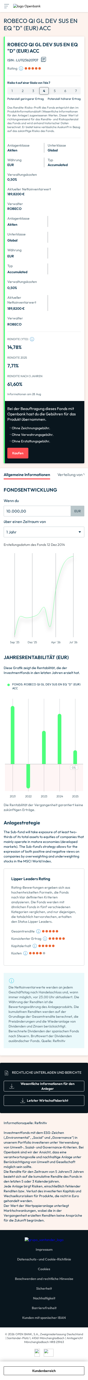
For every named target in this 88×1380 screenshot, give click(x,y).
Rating (12, 68)
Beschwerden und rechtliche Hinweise (44, 1279)
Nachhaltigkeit (44, 1298)
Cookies (44, 1269)
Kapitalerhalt (21, 946)
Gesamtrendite (23, 931)
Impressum (44, 1249)
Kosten (16, 953)
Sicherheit (44, 1288)
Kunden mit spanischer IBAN (44, 1317)
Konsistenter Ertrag (26, 938)
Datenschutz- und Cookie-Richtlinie (44, 1259)
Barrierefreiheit (44, 1308)
